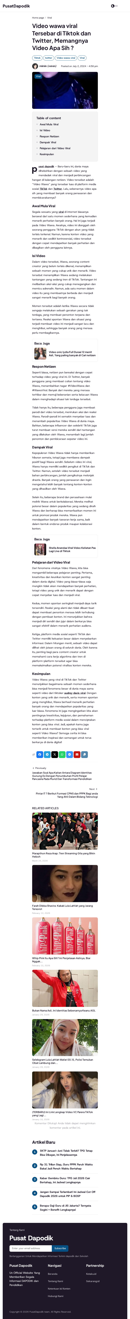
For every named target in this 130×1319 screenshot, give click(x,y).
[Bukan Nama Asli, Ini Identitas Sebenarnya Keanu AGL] (65, 1006)
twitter (48, 57)
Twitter (57, 189)
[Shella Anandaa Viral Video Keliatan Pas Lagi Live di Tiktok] (40, 554)
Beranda (52, 1274)
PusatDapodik (16, 5)
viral (61, 212)
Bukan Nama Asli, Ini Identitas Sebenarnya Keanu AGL (63, 1010)
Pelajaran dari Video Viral (55, 148)
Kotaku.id (91, 1274)
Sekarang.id (93, 1281)
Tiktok (37, 57)
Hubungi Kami (55, 1296)
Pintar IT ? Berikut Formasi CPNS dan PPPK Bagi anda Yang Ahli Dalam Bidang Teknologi (67, 795)
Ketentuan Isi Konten (59, 1288)
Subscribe (60, 1248)
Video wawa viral (66, 57)
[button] (84, 754)
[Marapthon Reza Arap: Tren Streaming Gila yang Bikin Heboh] (65, 849)
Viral (82, 57)
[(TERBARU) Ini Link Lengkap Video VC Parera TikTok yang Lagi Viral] (65, 1107)
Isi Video (45, 130)
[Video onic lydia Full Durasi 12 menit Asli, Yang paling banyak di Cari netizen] (40, 358)
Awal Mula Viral (49, 124)
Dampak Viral (48, 142)
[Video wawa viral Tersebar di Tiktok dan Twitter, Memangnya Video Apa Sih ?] (65, 108)
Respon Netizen (49, 136)
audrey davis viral (74, 693)
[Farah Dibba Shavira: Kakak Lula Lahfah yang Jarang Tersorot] (65, 901)
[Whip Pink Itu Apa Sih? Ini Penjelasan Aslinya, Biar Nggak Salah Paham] (65, 953)
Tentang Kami (55, 1281)
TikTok (43, 189)
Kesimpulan (47, 154)
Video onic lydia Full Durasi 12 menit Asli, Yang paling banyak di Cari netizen (72, 353)
